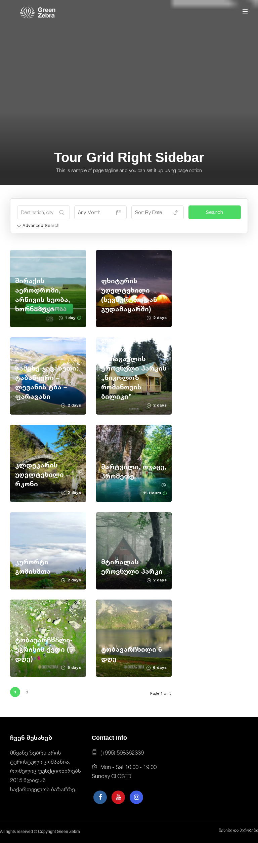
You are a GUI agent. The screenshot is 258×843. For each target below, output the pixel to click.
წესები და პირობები (238, 830)
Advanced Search (41, 225)
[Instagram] (136, 797)
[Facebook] (100, 797)
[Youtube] (118, 797)
